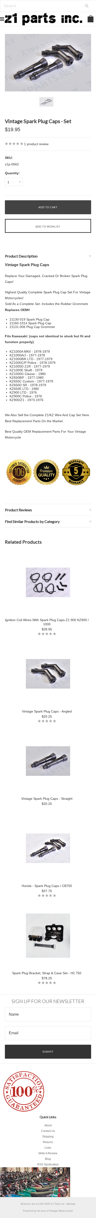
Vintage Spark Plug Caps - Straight (46, 798)
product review (36, 144)
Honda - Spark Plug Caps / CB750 (47, 886)
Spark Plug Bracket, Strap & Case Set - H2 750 (46, 973)
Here (85, 415)
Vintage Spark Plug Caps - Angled (47, 711)
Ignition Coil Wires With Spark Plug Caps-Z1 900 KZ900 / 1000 (47, 622)
